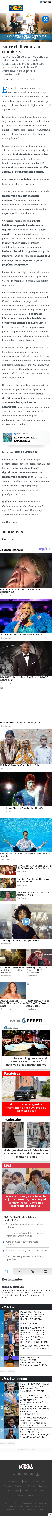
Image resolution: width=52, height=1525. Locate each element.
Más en (15, 1020)
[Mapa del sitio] (37, 1474)
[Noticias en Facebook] (19, 1474)
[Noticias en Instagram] (14, 1474)
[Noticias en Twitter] (25, 1474)
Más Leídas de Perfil (14, 1379)
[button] (47, 102)
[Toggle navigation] (4, 8)
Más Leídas (8, 1307)
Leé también (22, 433)
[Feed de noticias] (31, 1474)
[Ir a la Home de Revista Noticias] (15, 8)
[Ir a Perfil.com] (45, 2)
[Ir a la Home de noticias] (26, 1467)
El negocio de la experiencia (25, 439)
